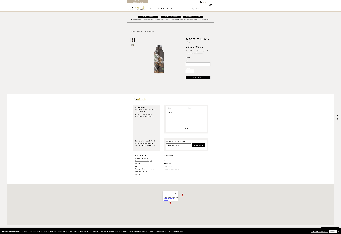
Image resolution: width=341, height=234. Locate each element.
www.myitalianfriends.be (145, 116)
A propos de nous (141, 155)
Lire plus (188, 57)
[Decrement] (187, 71)
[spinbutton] (189, 71)
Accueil (133, 31)
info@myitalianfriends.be (144, 114)
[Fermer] (339, 231)
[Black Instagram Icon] (338, 119)
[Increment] (192, 71)
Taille (187, 60)
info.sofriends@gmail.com (145, 143)
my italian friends (197, 53)
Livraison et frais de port (143, 161)
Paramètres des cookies (319, 231)
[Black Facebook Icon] (338, 115)
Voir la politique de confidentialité (173, 231)
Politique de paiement (142, 158)
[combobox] (198, 64)
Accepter (332, 231)
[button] (210, 5)
